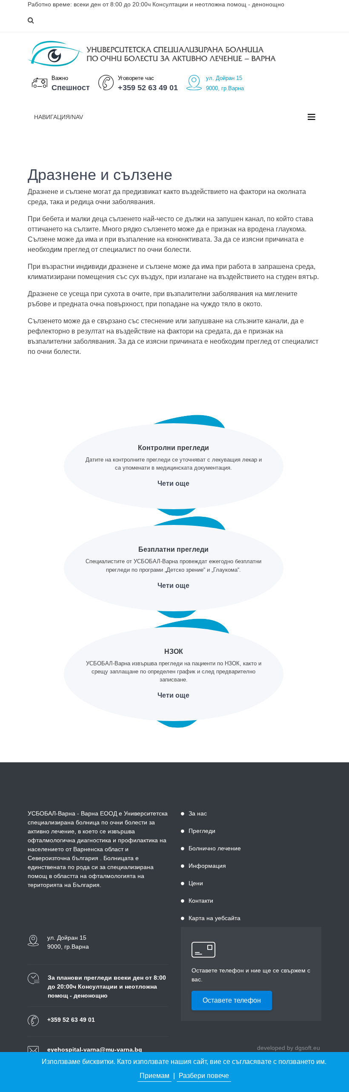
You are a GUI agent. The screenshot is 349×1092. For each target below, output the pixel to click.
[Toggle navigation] (311, 117)
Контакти (201, 900)
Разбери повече (204, 1075)
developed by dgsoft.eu (288, 1047)
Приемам (154, 1075)
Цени (196, 883)
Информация (207, 865)
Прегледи (202, 830)
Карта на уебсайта (214, 918)
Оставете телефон (232, 1000)
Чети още (173, 483)
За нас (198, 813)
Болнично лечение (215, 848)
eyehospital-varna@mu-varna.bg (94, 1049)
